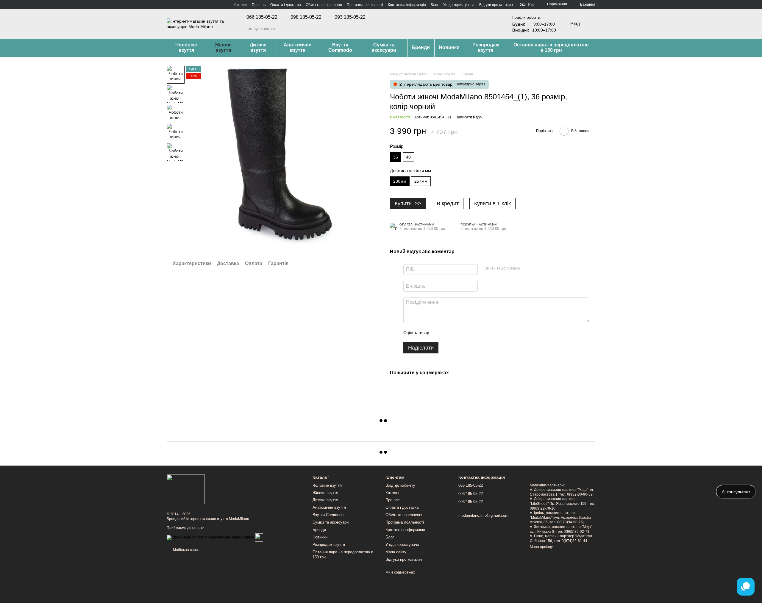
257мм (420, 181)
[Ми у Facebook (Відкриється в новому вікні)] (169, 4)
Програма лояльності (365, 5)
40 (408, 157)
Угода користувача (458, 5)
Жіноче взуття (223, 47)
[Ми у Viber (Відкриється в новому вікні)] (190, 4)
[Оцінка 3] (458, 332)
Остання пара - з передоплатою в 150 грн (551, 47)
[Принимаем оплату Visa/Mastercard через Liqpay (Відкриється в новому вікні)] (210, 537)
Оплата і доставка (285, 5)
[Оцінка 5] (477, 332)
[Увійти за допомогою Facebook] (526, 268)
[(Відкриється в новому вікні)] (259, 537)
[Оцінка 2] (448, 332)
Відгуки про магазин (496, 5)
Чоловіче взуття (186, 47)
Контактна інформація (407, 5)
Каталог (240, 5)
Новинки (449, 47)
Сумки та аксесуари (384, 47)
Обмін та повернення (324, 5)
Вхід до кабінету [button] (400, 485)
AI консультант (736, 491)
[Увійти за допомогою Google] (536, 268)
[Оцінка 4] (467, 332)
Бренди (421, 47)
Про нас (259, 5)
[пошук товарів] (243, 28)
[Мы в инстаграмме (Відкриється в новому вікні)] (176, 4)
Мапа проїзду (541, 547)
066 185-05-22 (261, 17)
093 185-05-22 (350, 17)
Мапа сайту (395, 552)
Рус (531, 4)
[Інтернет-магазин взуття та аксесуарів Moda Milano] (186, 489)
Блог (434, 5)
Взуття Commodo (340, 47)
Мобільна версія (186, 550)
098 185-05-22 (306, 17)
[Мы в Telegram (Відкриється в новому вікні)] (183, 4)
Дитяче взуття (258, 47)
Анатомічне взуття (297, 47)
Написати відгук (468, 117)
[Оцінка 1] (439, 332)
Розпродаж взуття (485, 47)
